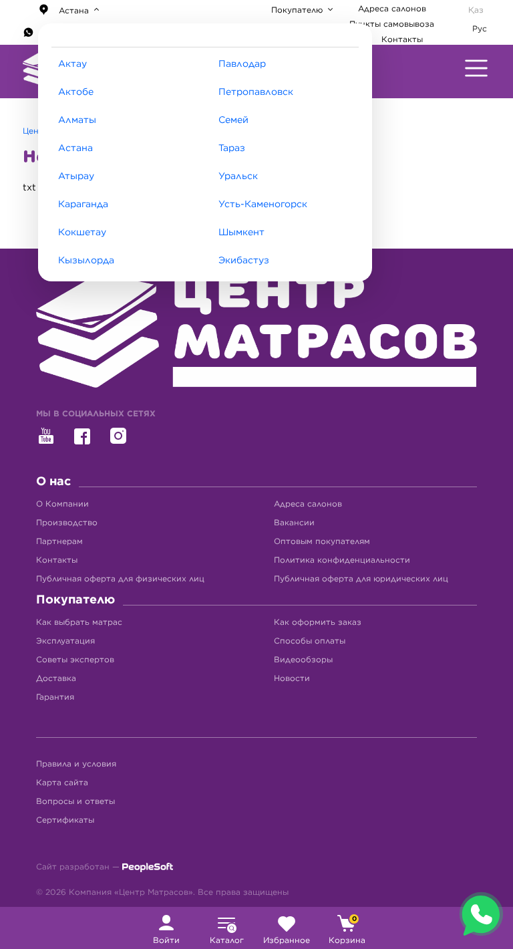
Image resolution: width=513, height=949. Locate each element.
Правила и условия (76, 764)
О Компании (62, 504)
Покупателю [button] (298, 10)
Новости (292, 678)
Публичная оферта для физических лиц (120, 579)
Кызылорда (86, 260)
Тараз (231, 148)
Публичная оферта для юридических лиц (361, 579)
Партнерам (59, 541)
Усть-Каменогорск (262, 204)
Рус (479, 29)
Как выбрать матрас (79, 622)
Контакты (402, 39)
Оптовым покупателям (322, 541)
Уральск (238, 176)
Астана (75, 148)
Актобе (76, 92)
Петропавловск (255, 92)
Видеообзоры (303, 660)
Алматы (77, 120)
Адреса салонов (392, 9)
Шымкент (241, 232)
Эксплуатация (65, 641)
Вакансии (294, 523)
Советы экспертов (75, 660)
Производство (67, 523)
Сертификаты (65, 820)
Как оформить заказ (317, 622)
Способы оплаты (309, 641)
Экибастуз (243, 260)
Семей (233, 120)
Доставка (56, 678)
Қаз (476, 10)
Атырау (76, 176)
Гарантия (55, 697)
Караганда (83, 204)
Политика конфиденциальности (342, 560)
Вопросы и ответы (75, 801)
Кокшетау (82, 232)
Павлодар (242, 64)
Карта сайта (62, 783)
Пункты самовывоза (391, 24)
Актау (72, 64)
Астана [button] (74, 11)
